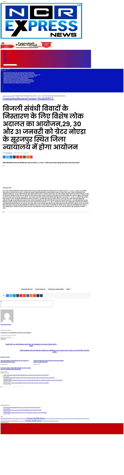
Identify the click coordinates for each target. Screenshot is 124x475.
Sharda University (55, 420)
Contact (5, 428)
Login (5, 62)
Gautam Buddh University (49, 418)
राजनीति (5, 58)
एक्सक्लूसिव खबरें (6, 60)
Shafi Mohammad (8, 152)
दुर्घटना (4, 55)
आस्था (4, 52)
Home (4, 96)
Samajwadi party (47, 420)
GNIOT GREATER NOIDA (5, 420)
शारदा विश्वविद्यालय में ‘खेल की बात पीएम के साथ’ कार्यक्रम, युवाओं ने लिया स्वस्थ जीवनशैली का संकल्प (20, 76)
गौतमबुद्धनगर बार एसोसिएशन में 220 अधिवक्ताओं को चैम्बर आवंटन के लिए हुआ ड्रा (16, 82)
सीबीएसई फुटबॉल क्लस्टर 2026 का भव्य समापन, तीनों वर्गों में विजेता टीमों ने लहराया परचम (18, 79)
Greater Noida (36, 98)
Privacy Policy (6, 426)
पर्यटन (4, 56)
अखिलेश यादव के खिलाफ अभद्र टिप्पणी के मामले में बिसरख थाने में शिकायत (15, 78)
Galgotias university (22, 418)
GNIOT (88, 418)
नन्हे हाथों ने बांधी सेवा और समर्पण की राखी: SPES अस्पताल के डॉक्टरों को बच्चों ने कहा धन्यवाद (18, 72)
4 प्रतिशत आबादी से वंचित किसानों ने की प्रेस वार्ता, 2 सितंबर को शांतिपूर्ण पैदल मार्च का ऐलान (18, 77)
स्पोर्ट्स (4, 61)
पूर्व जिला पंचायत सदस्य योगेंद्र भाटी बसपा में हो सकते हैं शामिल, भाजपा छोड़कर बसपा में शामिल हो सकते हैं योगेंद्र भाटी (26, 375)
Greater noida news (40, 289)
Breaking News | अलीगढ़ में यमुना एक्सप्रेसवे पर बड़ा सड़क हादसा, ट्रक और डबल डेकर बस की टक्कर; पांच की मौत (26, 383)
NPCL (49, 98)
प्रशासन (5, 57)
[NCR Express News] (41, 38)
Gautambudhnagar (8, 96)
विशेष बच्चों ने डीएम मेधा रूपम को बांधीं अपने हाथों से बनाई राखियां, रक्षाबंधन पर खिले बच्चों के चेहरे (19, 73)
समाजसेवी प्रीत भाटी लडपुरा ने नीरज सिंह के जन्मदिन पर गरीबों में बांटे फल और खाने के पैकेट (18, 81)
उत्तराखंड (5, 51)
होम (4, 50)
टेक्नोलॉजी (5, 54)
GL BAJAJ (85, 418)
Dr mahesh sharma (14, 418)
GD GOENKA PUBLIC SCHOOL (67, 418)
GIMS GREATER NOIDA (78, 418)
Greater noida (14, 420)
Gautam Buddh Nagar (27, 289)
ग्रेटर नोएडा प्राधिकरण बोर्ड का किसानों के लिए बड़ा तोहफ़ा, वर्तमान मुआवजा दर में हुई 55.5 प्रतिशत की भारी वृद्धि (21, 74)
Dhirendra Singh (6, 418)
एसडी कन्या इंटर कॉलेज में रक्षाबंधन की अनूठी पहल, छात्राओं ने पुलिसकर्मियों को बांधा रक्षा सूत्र (18, 80)
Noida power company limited (56, 289)
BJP (2, 418)
